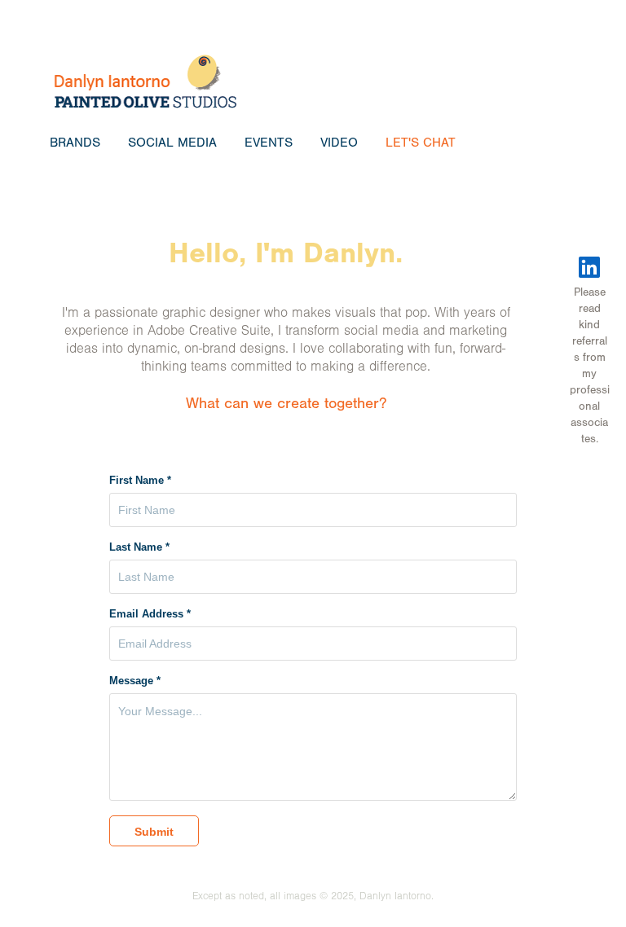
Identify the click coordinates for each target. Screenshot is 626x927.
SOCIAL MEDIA (172, 142)
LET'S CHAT (421, 142)
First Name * (140, 480)
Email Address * (150, 614)
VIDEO (339, 142)
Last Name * (139, 547)
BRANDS (75, 142)
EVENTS (269, 142)
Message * (135, 681)
